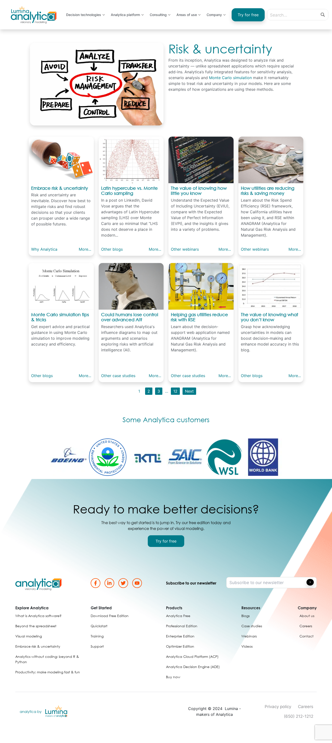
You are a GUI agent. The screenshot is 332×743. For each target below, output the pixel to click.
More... (85, 249)
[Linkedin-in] (109, 583)
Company (214, 15)
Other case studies (118, 375)
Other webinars (185, 249)
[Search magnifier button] (322, 14)
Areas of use (186, 15)
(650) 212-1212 (298, 716)
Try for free (248, 14)
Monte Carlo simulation (230, 77)
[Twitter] (123, 583)
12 (175, 391)
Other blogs (112, 249)
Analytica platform (125, 15)
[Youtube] (137, 583)
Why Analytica (44, 249)
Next (189, 391)
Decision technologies (83, 15)
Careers (305, 706)
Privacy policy (278, 706)
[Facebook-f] (95, 583)
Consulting (158, 15)
